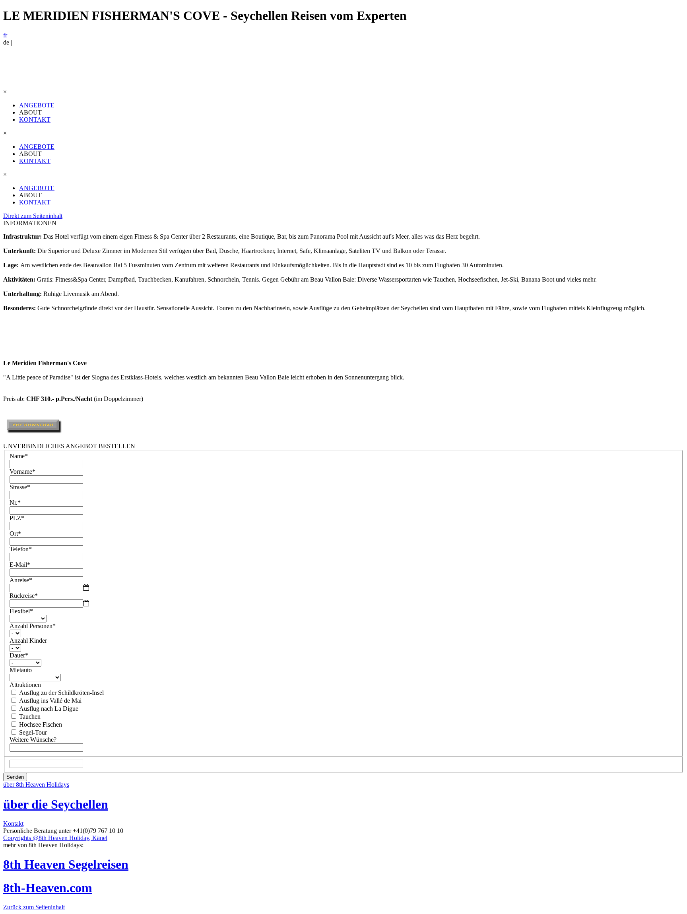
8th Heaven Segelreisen (65, 864)
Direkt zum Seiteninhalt (32, 215)
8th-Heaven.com (47, 888)
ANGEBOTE (36, 105)
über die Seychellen (55, 804)
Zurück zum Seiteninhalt (34, 907)
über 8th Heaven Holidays (36, 784)
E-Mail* (20, 564)
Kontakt (13, 823)
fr (5, 35)
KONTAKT (34, 119)
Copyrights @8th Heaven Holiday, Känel (55, 837)
